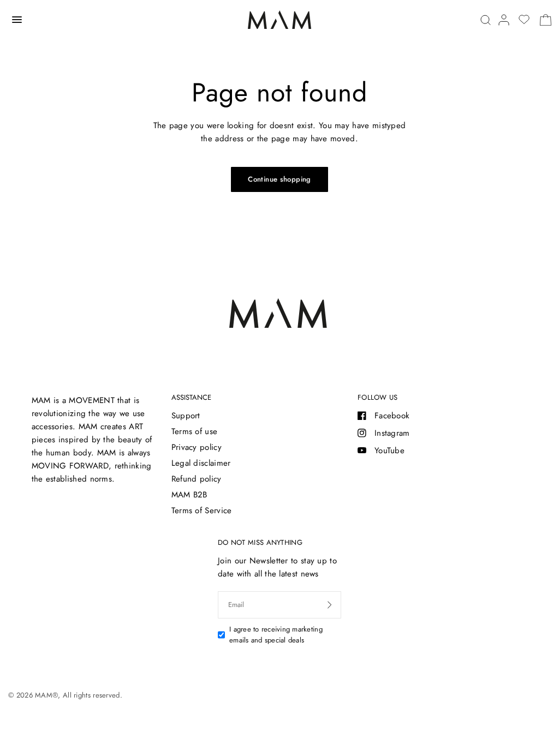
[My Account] (504, 20)
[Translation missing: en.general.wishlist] (524, 20)
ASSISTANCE (191, 397)
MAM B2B (189, 495)
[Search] (486, 20)
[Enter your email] (330, 605)
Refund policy (196, 479)
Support (185, 416)
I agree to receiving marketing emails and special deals (276, 635)
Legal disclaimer (201, 463)
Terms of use (194, 431)
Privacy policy (196, 447)
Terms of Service (201, 510)
